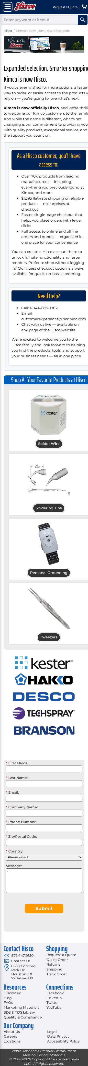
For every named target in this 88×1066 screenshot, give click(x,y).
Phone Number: (21, 822)
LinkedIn (54, 998)
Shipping (54, 969)
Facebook (55, 993)
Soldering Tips (49, 508)
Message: (14, 866)
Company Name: (22, 807)
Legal (52, 1032)
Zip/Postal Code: (21, 836)
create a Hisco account (47, 251)
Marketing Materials (21, 1007)
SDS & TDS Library (19, 1012)
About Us (12, 1032)
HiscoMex (12, 993)
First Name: (17, 763)
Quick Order (57, 960)
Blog (8, 998)
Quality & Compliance (23, 1017)
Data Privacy (58, 1036)
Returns (53, 964)
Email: (12, 792)
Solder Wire (49, 443)
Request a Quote (61, 955)
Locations (12, 1041)
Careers (10, 1036)
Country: (14, 851)
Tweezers (48, 637)
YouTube (54, 1007)
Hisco (8, 31)
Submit (44, 908)
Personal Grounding (48, 572)
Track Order (56, 974)
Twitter (52, 1003)
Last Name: (17, 778)
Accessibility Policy (63, 1041)
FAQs (8, 1003)
